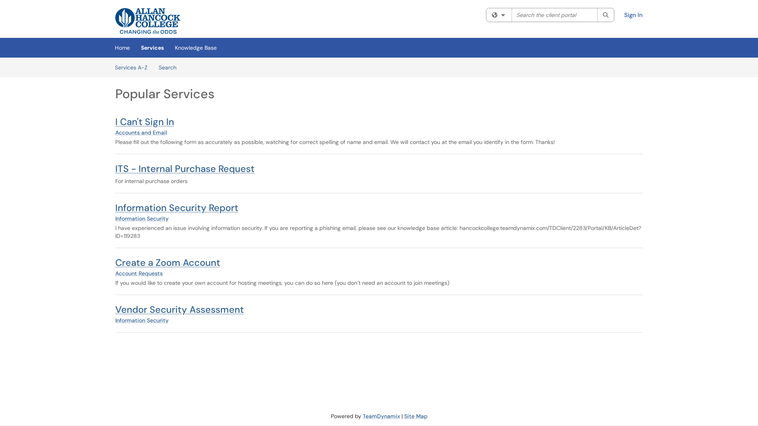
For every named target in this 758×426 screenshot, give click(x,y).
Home (122, 47)
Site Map (416, 416)
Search (167, 67)
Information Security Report (176, 208)
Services (152, 47)
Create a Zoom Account (167, 262)
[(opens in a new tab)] (147, 21)
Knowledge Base (196, 47)
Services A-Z (131, 67)
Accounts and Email (141, 132)
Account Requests (139, 273)
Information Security (142, 218)
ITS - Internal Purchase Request (185, 169)
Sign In (633, 15)
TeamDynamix (381, 416)
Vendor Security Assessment (179, 309)
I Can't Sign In (144, 122)
